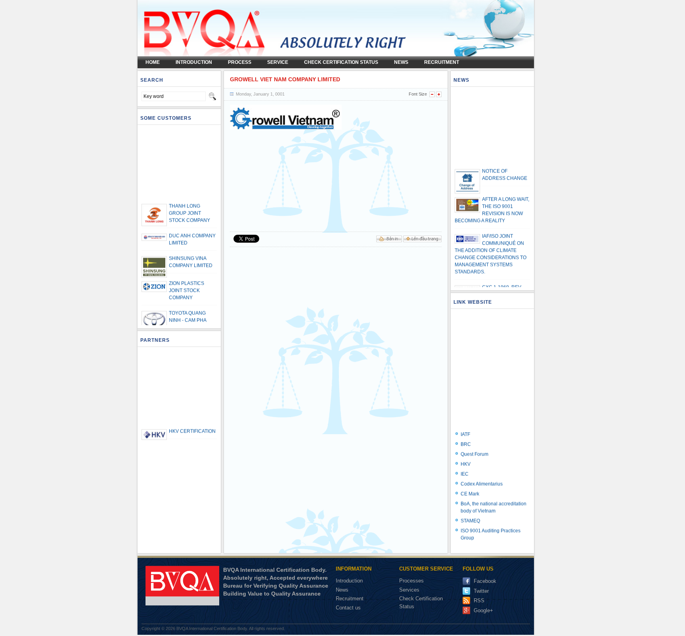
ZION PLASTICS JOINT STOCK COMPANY (186, 283)
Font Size (418, 94)
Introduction (349, 581)
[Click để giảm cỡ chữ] (432, 94)
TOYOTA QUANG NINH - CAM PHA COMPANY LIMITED (190, 313)
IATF (465, 427)
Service (277, 62)
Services (410, 590)
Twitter (481, 591)
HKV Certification (192, 424)
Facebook (485, 581)
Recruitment (441, 62)
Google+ (483, 610)
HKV (466, 457)
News (401, 62)
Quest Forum (474, 447)
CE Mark (470, 487)
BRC (466, 437)
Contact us (348, 608)
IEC (465, 467)
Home (152, 62)
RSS (479, 600)
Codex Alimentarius (482, 477)
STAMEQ (470, 514)
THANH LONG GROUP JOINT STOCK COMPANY (189, 206)
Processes (412, 581)
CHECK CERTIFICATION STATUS (341, 62)
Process (239, 62)
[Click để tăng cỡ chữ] (439, 94)
